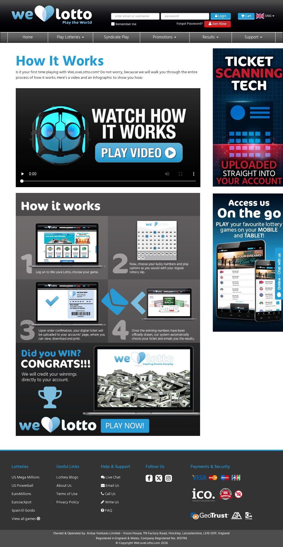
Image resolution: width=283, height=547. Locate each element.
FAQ (108, 510)
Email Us (112, 486)
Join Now (218, 24)
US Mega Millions (26, 477)
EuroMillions (21, 494)
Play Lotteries (69, 37)
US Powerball (22, 486)
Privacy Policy (67, 502)
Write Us (111, 502)
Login (221, 16)
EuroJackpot (22, 502)
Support (252, 37)
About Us (64, 486)
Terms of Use (66, 494)
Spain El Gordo (23, 510)
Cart (247, 16)
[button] (265, 16)
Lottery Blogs (67, 477)
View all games (24, 519)
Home (28, 37)
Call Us (110, 494)
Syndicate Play (116, 37)
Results (209, 37)
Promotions (163, 37)
